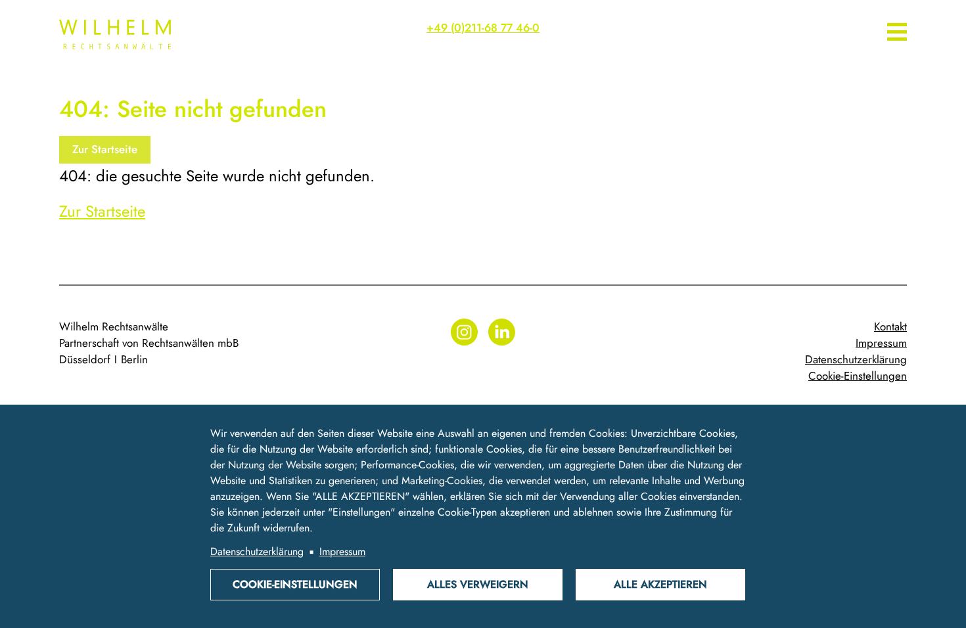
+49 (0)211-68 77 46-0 (483, 27)
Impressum (881, 343)
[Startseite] (157, 34)
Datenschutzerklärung (257, 551)
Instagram (464, 332)
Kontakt (890, 326)
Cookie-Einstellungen (857, 376)
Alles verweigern (477, 584)
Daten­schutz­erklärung (856, 359)
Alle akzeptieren (660, 584)
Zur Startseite (104, 149)
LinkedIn (501, 332)
